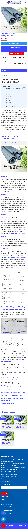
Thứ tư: (9, 100)
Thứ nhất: (9, 94)
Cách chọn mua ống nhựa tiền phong (11, 395)
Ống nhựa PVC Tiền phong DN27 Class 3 (21, 427)
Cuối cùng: (10, 102)
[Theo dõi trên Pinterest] (7, 484)
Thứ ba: (9, 98)
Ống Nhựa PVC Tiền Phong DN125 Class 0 (13, 88)
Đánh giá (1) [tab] (5, 75)
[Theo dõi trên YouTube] (9, 484)
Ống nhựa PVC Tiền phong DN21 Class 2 (7, 443)
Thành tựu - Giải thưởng (7, 504)
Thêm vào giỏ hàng (16, 54)
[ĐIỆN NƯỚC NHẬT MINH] (14, 2)
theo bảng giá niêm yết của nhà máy (14, 257)
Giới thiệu (3, 499)
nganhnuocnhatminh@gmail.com (14, 378)
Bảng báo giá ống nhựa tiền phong (14, 143)
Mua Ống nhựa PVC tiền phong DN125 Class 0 (15, 91)
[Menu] (2, 3)
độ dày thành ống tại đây (18, 233)
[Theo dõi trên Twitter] (5, 484)
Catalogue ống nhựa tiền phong (10, 389)
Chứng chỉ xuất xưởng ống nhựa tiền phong (13, 392)
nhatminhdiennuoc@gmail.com (10, 380)
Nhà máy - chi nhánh (6, 506)
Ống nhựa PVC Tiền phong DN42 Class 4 (7, 427)
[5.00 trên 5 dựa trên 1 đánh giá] (14, 38)
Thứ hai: (9, 96)
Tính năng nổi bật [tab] (7, 73)
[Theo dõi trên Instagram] (3, 484)
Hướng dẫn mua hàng (7, 403)
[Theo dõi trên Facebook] (2, 484)
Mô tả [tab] (4, 70)
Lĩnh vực (3, 502)
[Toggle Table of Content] (23, 86)
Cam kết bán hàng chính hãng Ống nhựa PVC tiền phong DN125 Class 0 (15, 105)
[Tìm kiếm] (26, 2)
